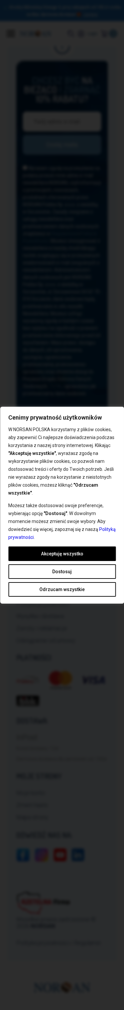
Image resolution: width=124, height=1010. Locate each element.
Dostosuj (62, 571)
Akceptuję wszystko (62, 553)
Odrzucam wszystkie (62, 589)
